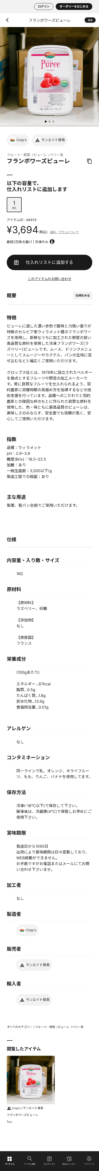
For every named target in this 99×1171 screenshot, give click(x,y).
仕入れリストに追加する (49, 262)
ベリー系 (56, 155)
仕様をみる (82, 295)
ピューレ (40, 155)
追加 (90, 20)
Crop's (21, 140)
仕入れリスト (49, 1164)
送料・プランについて (64, 232)
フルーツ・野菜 (18, 155)
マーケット (10, 1164)
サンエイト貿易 (53, 140)
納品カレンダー (69, 1164)
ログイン (44, 6)
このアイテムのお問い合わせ (49, 279)
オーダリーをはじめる (74, 6)
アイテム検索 (30, 1164)
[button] (46, 122)
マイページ (89, 1164)
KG (14, 205)
